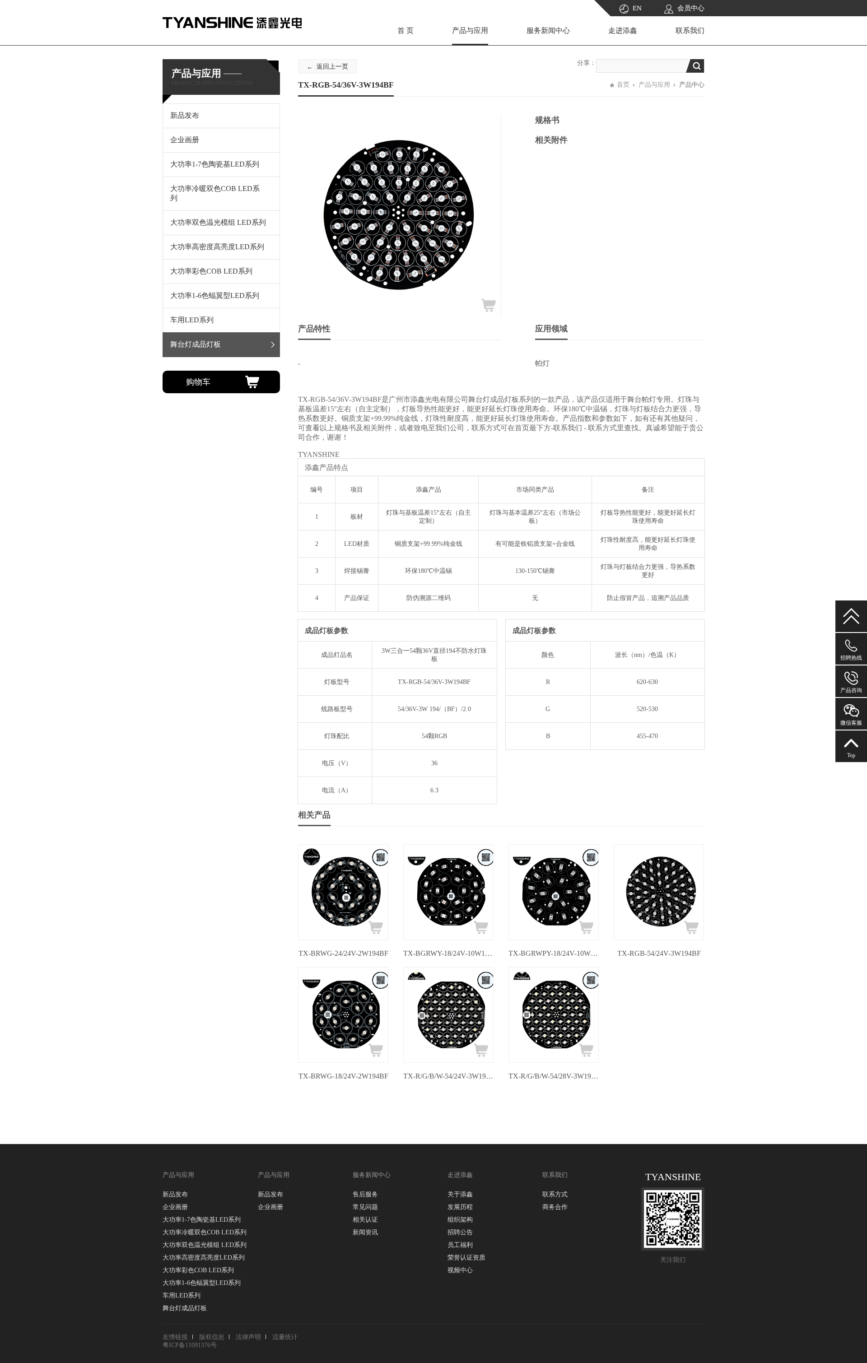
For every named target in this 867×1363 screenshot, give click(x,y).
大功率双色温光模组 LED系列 (205, 1245)
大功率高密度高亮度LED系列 (204, 1257)
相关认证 (365, 1219)
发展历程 (460, 1207)
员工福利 (460, 1245)
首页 (623, 84)
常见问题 (365, 1207)
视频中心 (460, 1270)
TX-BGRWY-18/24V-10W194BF (448, 953)
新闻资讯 (365, 1232)
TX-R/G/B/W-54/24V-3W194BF (448, 1076)
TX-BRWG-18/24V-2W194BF (343, 1076)
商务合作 (555, 1207)
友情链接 (175, 1337)
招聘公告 (460, 1232)
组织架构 (460, 1219)
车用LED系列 (181, 1295)
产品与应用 (470, 30)
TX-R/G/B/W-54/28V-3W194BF (553, 1076)
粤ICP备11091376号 (190, 1345)
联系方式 (555, 1194)
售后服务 (365, 1194)
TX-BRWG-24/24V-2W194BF (343, 953)
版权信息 (211, 1337)
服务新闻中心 (548, 30)
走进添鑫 (622, 30)
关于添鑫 (460, 1194)
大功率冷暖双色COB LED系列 (205, 1232)
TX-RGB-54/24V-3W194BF (659, 953)
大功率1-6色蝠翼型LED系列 (202, 1282)
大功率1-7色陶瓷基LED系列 (202, 1219)
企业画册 (175, 1207)
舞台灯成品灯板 (185, 1308)
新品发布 (175, 1194)
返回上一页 (332, 66)
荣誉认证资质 (466, 1257)
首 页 (405, 30)
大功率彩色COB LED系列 (198, 1270)
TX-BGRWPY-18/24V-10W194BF (553, 953)
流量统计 (285, 1337)
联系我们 (690, 30)
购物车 (198, 381)
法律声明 (248, 1337)
